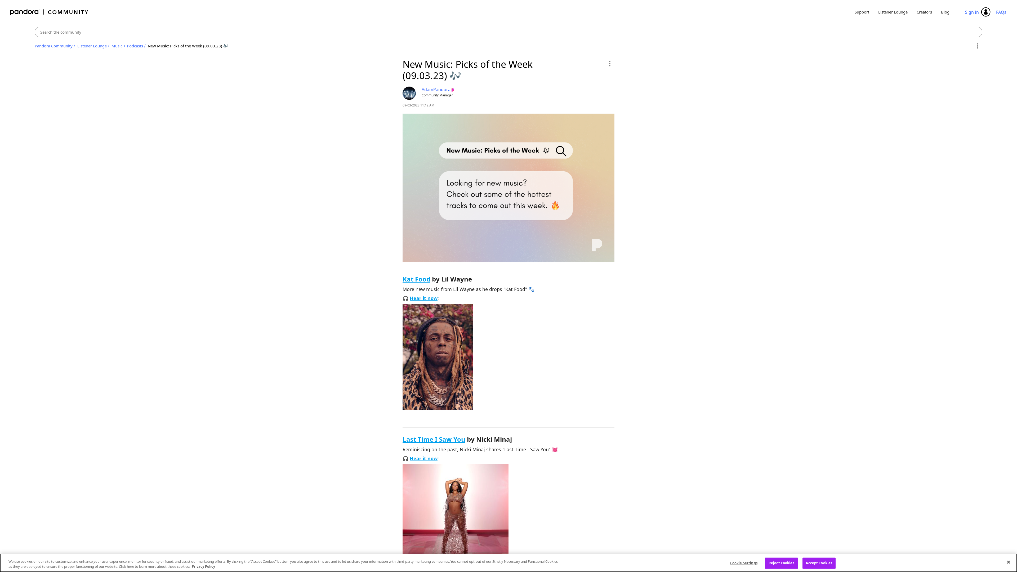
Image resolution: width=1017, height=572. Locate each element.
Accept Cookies (819, 563)
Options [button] (977, 46)
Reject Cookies (781, 563)
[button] (609, 64)
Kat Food (416, 279)
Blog (945, 12)
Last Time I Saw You (434, 439)
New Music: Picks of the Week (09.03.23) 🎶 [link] (188, 45)
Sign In (972, 12)
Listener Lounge (893, 12)
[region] (508, 563)
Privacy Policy (203, 566)
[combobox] (509, 32)
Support (862, 12)
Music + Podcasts (127, 45)
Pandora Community (49, 12)
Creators (924, 12)
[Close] (1008, 562)
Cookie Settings (743, 563)
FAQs (1001, 12)
